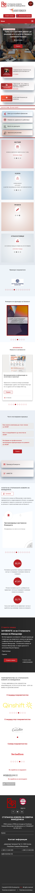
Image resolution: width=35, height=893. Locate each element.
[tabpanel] (17, 282)
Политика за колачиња (25, 890)
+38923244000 (27, 662)
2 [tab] (8, 289)
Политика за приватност (9, 890)
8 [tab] (20, 289)
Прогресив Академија (25, 15)
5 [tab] (14, 289)
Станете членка (9, 15)
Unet (21, 887)
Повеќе (2, 46)
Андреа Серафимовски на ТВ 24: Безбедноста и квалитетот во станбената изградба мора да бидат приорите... (16, 377)
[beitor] (17, 11)
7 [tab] (18, 289)
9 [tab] (22, 289)
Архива (3, 833)
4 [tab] (12, 289)
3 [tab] (10, 289)
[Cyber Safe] (23, 801)
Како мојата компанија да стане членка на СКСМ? (15, 426)
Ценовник (8, 493)
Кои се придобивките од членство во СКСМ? (14, 433)
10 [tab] (25, 289)
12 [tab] (29, 289)
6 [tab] (16, 289)
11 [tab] (27, 289)
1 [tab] (5, 289)
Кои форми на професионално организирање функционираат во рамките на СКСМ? (16, 442)
